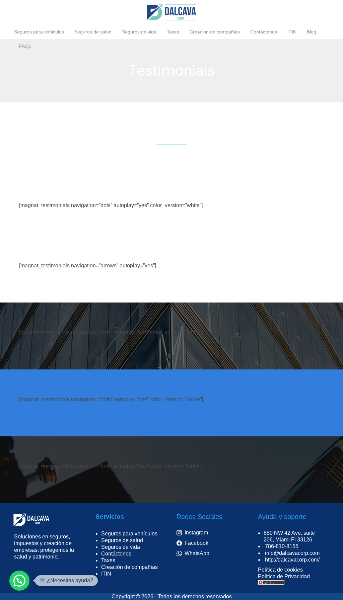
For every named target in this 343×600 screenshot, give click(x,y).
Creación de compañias (129, 567)
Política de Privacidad (284, 576)
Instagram (196, 532)
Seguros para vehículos (129, 533)
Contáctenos (116, 553)
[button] (19, 581)
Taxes (108, 560)
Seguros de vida (120, 547)
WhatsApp (197, 553)
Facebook (196, 543)
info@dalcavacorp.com (292, 553)
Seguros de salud (122, 540)
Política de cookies (280, 570)
